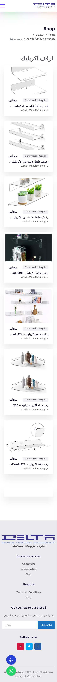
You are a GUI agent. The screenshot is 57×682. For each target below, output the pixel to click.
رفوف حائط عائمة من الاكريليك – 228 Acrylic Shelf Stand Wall (28, 217)
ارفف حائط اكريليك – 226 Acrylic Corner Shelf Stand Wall (28, 334)
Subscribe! (46, 624)
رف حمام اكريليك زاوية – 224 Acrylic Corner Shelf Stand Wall (28, 405)
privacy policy (28, 568)
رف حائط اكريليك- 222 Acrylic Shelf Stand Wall (28, 464)
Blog (28, 597)
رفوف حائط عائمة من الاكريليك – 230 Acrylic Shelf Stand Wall (28, 161)
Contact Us (28, 563)
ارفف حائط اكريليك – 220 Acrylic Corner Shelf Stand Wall (28, 272)
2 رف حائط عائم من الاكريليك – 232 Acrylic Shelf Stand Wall (28, 105)
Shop (28, 574)
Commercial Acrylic (35, 100)
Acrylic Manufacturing (33, 109)
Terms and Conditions (28, 592)
